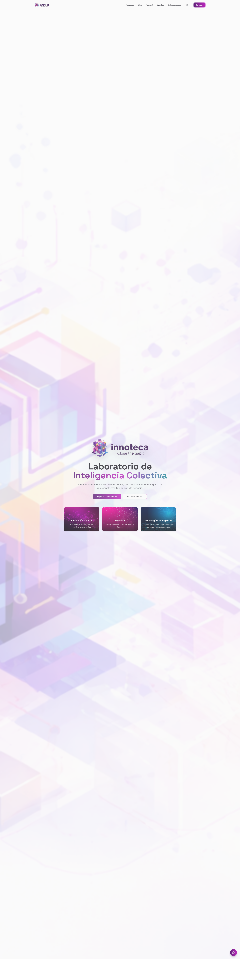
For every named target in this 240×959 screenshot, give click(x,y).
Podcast (149, 5)
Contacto (200, 5)
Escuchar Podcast (135, 496)
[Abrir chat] (233, 952)
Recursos (130, 5)
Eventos (160, 5)
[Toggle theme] (187, 5)
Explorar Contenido (105, 496)
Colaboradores (174, 5)
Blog (140, 5)
